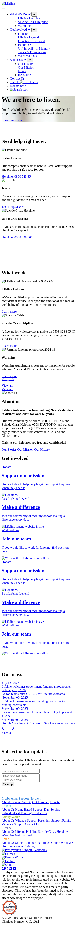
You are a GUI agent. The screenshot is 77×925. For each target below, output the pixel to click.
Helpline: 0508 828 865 (17, 237)
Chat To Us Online (47, 842)
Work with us (10, 530)
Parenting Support (49, 820)
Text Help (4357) (13, 207)
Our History (42, 449)
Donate (6, 467)
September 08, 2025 (15, 719)
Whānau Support (26, 820)
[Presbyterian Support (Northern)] (24, 850)
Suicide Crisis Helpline (53, 831)
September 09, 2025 (15, 708)
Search (15, 82)
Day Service (52, 809)
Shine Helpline (24, 842)
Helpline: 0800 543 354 (17, 176)
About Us (8, 809)
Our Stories (9, 449)
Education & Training (21, 846)
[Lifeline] (8, 861)
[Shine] (7, 864)
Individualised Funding (17, 813)
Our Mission (25, 449)
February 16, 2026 (14, 690)
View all (7, 385)
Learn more (9, 311)
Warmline (8, 835)
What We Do (22, 802)
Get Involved (40, 802)
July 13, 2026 (10, 683)
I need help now (12, 120)
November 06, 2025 (15, 697)
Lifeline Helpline (26, 831)
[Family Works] (12, 857)
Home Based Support (29, 809)
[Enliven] (8, 853)
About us (8, 802)
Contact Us (17, 78)
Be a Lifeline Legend (15, 498)
